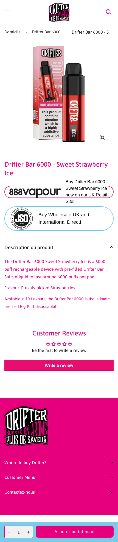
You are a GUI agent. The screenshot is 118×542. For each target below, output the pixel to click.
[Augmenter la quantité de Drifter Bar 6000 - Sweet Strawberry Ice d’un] (28, 532)
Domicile (12, 32)
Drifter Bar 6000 (46, 32)
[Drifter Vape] (59, 12)
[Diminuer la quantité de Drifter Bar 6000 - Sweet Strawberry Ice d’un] (9, 532)
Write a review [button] (59, 365)
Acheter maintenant (75, 531)
